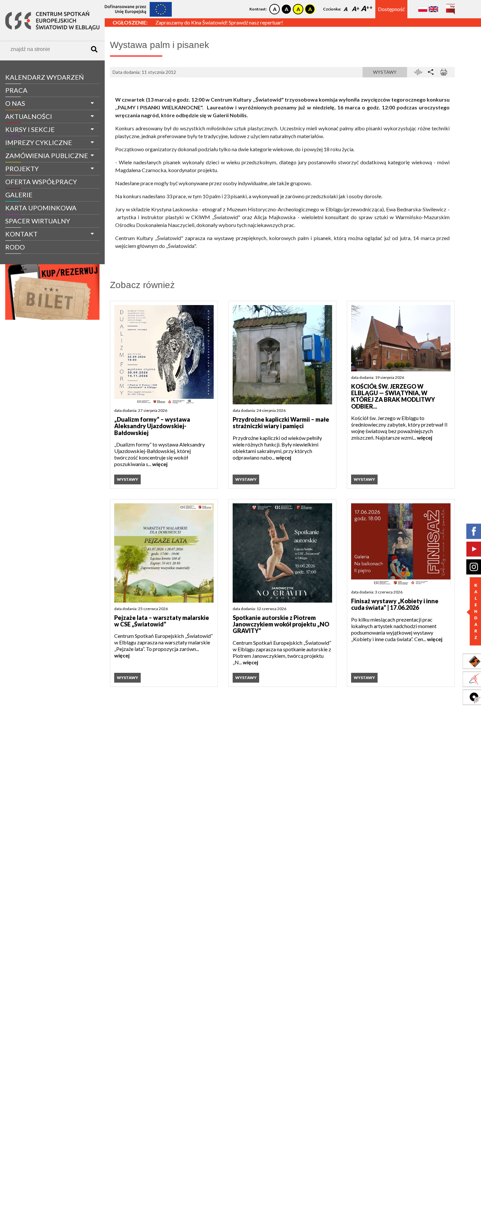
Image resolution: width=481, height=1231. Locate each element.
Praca (16, 90)
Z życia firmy (23, 259)
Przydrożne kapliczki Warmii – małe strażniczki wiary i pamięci (281, 422)
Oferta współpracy (41, 182)
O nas (15, 103)
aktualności (28, 116)
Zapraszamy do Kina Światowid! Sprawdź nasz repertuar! (219, 22)
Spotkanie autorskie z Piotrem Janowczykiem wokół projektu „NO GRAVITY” (281, 624)
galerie (18, 195)
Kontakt (21, 234)
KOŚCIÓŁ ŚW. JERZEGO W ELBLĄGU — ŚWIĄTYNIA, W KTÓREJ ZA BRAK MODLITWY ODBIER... (393, 396)
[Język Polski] (423, 9)
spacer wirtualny (37, 221)
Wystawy (385, 72)
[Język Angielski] (433, 9)
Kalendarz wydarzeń (44, 77)
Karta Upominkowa (41, 208)
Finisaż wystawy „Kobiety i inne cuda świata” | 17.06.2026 (394, 604)
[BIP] (450, 7)
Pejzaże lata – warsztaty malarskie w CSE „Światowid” (161, 621)
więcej (160, 464)
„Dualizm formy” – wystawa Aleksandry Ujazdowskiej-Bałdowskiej (152, 426)
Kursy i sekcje (30, 129)
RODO (15, 247)
